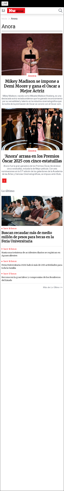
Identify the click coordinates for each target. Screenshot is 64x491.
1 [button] (4, 180)
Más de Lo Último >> (53, 287)
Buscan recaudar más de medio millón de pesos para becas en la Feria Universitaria (27, 237)
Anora (14, 18)
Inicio (4, 18)
